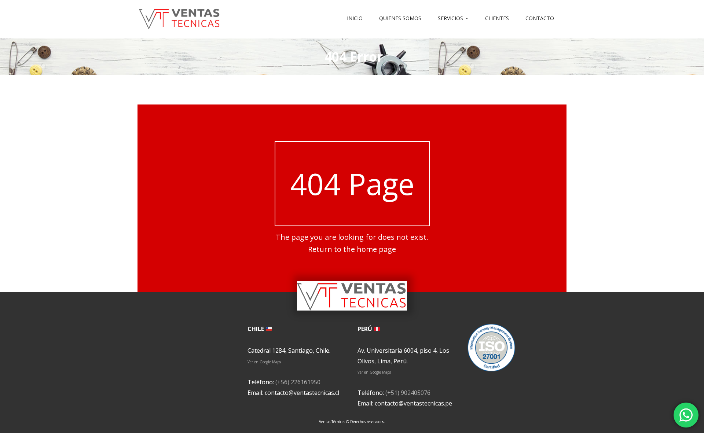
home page (376, 249)
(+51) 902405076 (407, 393)
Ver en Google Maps (264, 361)
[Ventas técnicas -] (179, 18)
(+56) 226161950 (297, 382)
